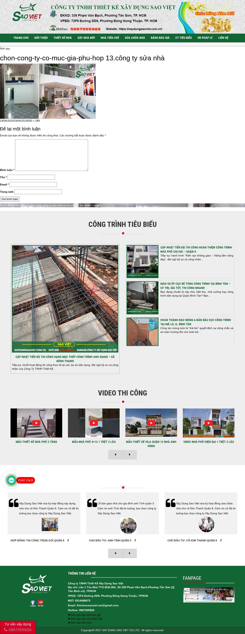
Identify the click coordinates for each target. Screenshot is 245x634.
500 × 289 (34, 120)
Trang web (7, 191)
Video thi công (122, 393)
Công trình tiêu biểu (122, 224)
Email (4, 184)
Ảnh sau (5, 48)
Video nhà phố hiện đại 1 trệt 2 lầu (151, 442)
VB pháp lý (205, 38)
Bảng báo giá (160, 38)
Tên (3, 177)
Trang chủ (21, 38)
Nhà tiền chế (110, 38)
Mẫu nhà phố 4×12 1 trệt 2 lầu (36, 442)
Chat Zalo (25, 480)
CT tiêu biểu (183, 38)
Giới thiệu (41, 38)
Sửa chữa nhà (135, 38)
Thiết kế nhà (63, 38)
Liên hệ (223, 38)
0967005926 (19, 630)
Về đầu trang (235, 618)
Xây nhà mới (86, 38)
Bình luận (7, 169)
